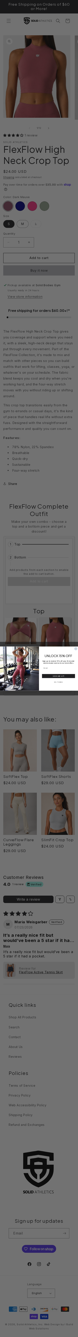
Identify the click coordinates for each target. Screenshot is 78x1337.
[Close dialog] (76, 648)
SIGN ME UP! (58, 676)
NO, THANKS (58, 682)
